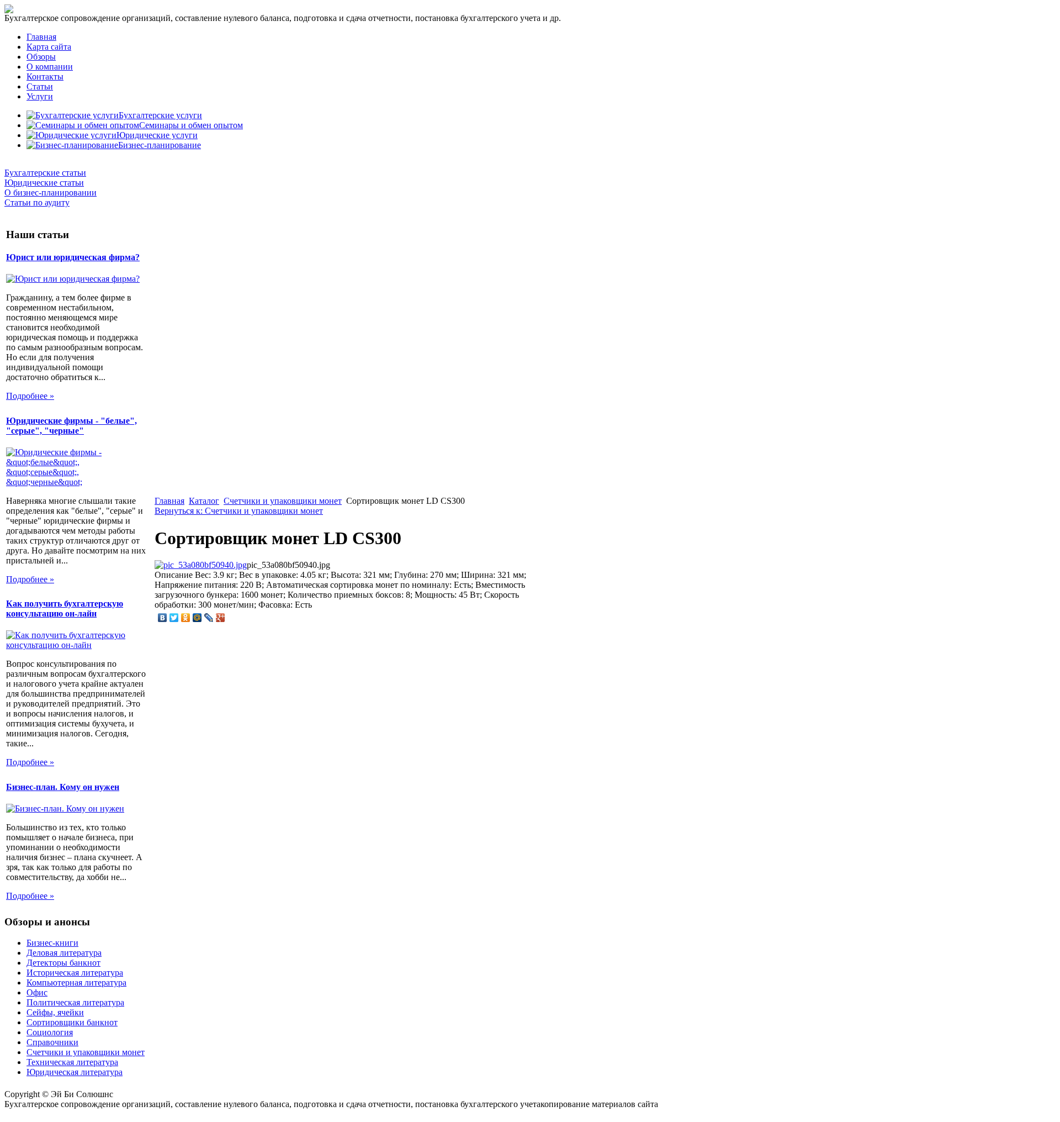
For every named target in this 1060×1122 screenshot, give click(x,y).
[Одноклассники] (186, 617)
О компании (49, 66)
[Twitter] (174, 617)
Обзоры (41, 56)
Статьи (39, 86)
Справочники (52, 1042)
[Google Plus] (220, 617)
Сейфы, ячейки (55, 1012)
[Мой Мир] (197, 617)
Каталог (204, 500)
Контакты (44, 76)
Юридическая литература (74, 1072)
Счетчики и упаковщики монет (283, 500)
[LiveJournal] (209, 617)
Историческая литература (74, 972)
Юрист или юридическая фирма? (73, 257)
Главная (41, 36)
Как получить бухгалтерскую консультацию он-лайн (64, 608)
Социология (49, 1032)
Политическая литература (75, 1002)
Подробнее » (30, 396)
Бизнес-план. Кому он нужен (62, 787)
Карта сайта (48, 46)
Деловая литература (64, 952)
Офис (36, 992)
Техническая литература (72, 1062)
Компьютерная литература (76, 982)
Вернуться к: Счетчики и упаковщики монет (239, 510)
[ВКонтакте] (162, 617)
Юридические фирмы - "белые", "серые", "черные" (71, 425)
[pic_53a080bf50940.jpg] (201, 565)
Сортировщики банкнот (72, 1022)
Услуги (39, 96)
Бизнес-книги (52, 942)
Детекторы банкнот (63, 962)
